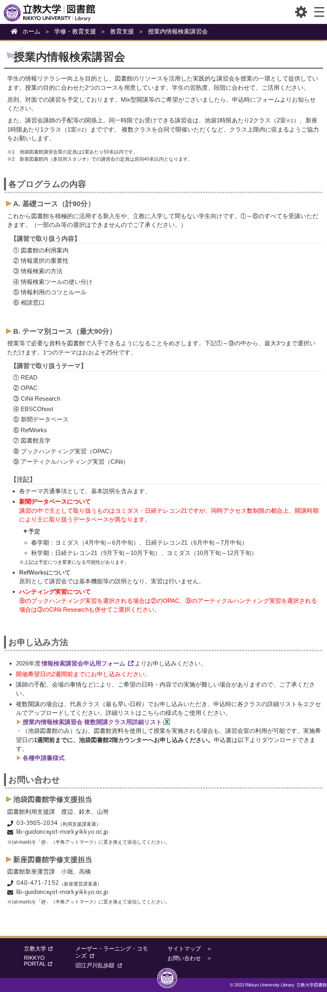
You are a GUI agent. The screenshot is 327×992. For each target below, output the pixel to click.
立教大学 (35, 949)
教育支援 (122, 31)
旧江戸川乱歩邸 (94, 965)
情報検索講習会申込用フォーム (83, 663)
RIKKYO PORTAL (35, 961)
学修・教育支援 (75, 31)
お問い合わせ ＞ (189, 958)
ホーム (31, 31)
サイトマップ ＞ (189, 949)
